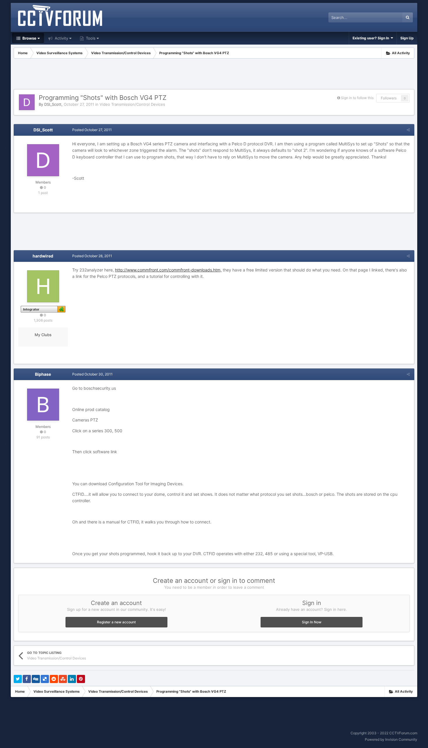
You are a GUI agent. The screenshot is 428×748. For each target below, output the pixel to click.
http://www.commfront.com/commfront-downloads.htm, (168, 269)
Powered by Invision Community (391, 739)
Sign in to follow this (357, 98)
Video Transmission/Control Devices (132, 104)
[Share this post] (408, 130)
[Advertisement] (214, 74)
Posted (92, 130)
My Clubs (43, 334)
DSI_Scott (52, 104)
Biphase (43, 374)
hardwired (43, 255)
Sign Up (407, 38)
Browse (29, 38)
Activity (61, 38)
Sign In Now (311, 622)
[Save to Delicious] (45, 679)
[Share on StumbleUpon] (63, 679)
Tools (90, 38)
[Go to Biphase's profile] (43, 405)
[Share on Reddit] (54, 679)
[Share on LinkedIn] (72, 679)
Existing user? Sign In (372, 38)
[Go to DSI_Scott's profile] (27, 102)
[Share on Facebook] (27, 679)
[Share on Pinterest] (81, 679)
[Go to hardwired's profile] (43, 286)
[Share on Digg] (36, 679)
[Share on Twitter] (18, 679)
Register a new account (116, 622)
